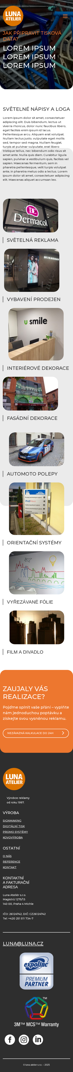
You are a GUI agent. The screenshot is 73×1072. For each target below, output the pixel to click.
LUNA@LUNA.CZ (23, 943)
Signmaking (12, 820)
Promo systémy (15, 832)
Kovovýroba (13, 837)
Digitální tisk (14, 826)
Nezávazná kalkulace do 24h (30, 733)
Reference (11, 861)
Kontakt (9, 867)
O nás (7, 856)
